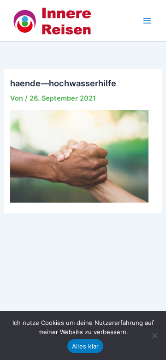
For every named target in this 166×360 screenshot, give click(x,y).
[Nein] (154, 335)
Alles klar (85, 346)
